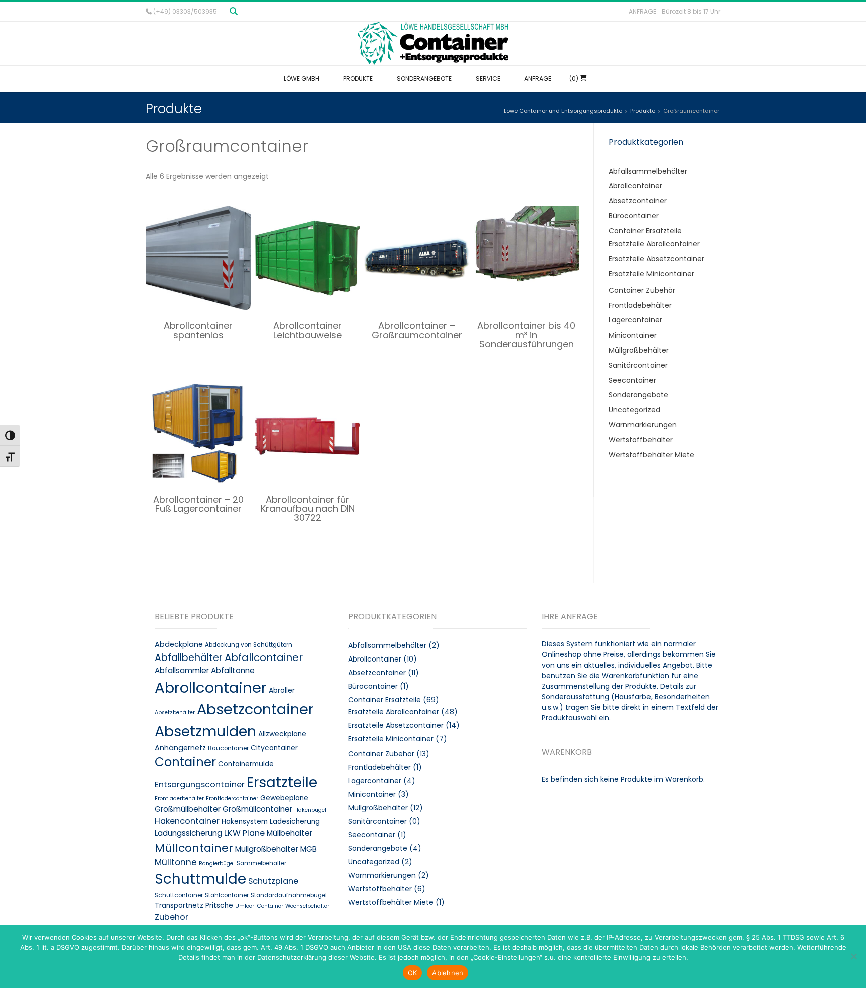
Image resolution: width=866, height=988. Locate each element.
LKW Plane (244, 833)
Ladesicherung (295, 821)
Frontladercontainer (232, 798)
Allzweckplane (282, 734)
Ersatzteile (282, 782)
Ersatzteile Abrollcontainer (654, 244)
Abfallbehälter (189, 658)
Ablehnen (447, 973)
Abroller (282, 690)
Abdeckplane (179, 644)
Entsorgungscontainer (200, 784)
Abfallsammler (182, 670)
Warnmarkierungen (643, 425)
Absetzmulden (205, 731)
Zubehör (171, 917)
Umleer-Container (259, 906)
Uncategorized (634, 410)
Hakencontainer (187, 821)
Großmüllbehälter (188, 809)
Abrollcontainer (635, 186)
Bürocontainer (634, 216)
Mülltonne (176, 862)
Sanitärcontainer (638, 365)
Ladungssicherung (188, 833)
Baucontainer (228, 748)
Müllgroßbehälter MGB (276, 849)
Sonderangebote (638, 395)
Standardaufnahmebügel (289, 895)
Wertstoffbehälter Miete (651, 455)
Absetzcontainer (638, 201)
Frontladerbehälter (179, 798)
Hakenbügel (310, 810)
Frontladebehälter (640, 305)
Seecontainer (632, 380)
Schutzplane (273, 881)
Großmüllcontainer (257, 809)
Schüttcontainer (179, 895)
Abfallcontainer (264, 657)
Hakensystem (245, 821)
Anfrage (642, 11)
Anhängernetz (180, 748)
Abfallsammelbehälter (648, 171)
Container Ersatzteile (645, 231)
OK (412, 973)
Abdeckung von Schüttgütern (248, 645)
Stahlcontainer (227, 895)
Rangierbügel (217, 863)
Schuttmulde (200, 879)
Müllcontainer (194, 848)
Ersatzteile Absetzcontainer (656, 259)
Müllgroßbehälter (639, 350)
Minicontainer (633, 335)
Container (185, 762)
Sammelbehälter (261, 863)
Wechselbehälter (307, 906)
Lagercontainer (635, 320)
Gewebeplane (284, 798)
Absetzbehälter (175, 712)
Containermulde (246, 764)
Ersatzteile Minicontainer (651, 274)
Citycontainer (274, 748)
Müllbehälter (289, 833)
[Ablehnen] (853, 956)
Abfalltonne (233, 670)
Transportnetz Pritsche (194, 905)
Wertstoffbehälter (641, 440)
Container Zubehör (642, 290)
